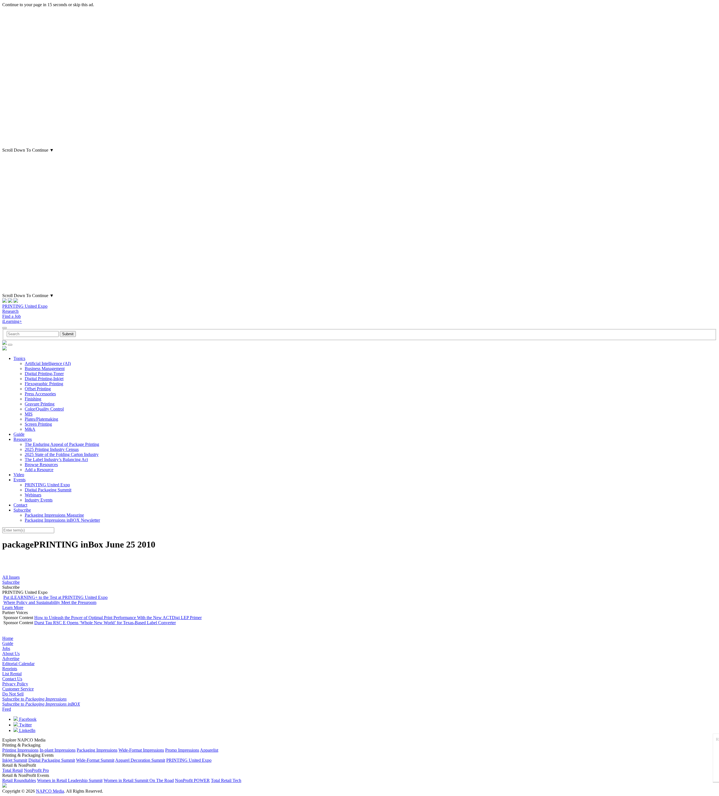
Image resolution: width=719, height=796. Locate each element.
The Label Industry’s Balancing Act (56, 459)
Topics (19, 358)
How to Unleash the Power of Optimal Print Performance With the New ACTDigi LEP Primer (118, 617)
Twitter (25, 724)
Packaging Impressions (97, 750)
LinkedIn (26, 730)
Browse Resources (41, 464)
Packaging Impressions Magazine (54, 515)
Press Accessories (40, 393)
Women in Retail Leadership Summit (70, 780)
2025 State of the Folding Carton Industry (62, 454)
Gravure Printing (39, 404)
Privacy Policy (15, 683)
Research (10, 311)
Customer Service (18, 688)
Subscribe (22, 510)
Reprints (9, 668)
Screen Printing (38, 424)
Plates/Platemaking (41, 419)
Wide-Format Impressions (141, 750)
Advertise (10, 658)
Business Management (45, 368)
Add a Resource (39, 469)
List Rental (12, 673)
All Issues (11, 577)
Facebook (27, 719)
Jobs (6, 648)
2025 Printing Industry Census (52, 449)
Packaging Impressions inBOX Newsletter (62, 520)
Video (18, 474)
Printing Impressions (20, 750)
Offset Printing (38, 388)
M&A (30, 429)
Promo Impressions (182, 750)
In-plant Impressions (58, 750)
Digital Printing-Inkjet (44, 378)
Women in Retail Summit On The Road (139, 780)
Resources (22, 439)
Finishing (33, 398)
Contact (20, 505)
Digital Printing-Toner (44, 373)
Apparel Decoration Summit (140, 760)
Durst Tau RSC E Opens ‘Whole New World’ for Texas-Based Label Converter (105, 622)
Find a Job (11, 316)
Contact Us (12, 678)
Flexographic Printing (44, 383)
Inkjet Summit (14, 760)
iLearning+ (12, 321)
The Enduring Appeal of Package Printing (62, 444)
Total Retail (12, 770)
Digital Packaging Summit (48, 489)
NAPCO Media (50, 791)
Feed (6, 709)
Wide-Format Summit (95, 760)
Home (7, 638)
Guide (18, 434)
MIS (29, 414)
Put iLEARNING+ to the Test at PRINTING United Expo (55, 597)
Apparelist (209, 750)
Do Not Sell (13, 694)
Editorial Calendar (18, 663)
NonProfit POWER (192, 780)
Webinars (33, 494)
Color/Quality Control (44, 409)
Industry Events (39, 500)
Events (19, 479)
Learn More (12, 607)
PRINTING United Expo (24, 306)
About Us (11, 653)
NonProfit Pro (36, 770)
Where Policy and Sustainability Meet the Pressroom (49, 602)
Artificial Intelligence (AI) (48, 363)
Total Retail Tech (226, 780)
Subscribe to (34, 699)
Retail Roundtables (19, 780)
